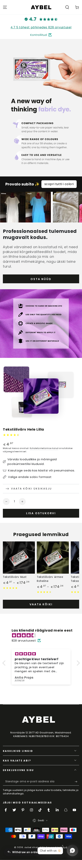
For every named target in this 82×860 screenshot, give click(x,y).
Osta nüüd (41, 279)
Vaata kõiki (41, 604)
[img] (43, 635)
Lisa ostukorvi (41, 513)
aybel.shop (31, 847)
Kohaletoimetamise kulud (44, 448)
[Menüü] (5, 7)
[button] (67, 7)
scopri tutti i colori (59, 184)
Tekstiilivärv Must (15, 577)
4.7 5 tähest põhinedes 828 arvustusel (41, 27)
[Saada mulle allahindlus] (77, 782)
